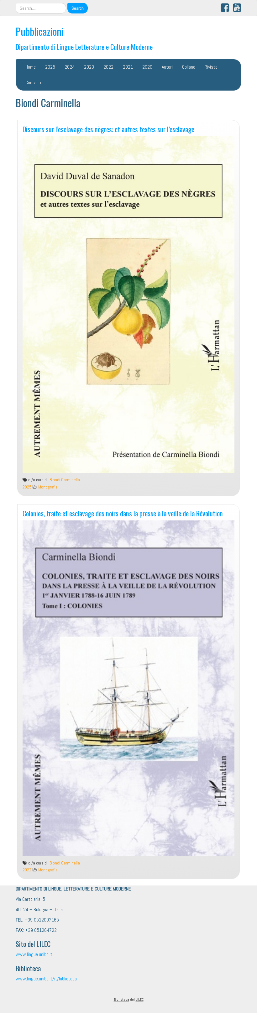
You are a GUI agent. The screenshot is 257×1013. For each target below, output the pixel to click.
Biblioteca (121, 999)
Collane (188, 67)
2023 (89, 67)
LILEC (140, 999)
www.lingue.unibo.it (34, 954)
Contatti (33, 82)
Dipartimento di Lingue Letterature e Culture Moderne (84, 46)
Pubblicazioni (40, 31)
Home (30, 67)
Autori (167, 67)
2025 (50, 67)
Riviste (211, 67)
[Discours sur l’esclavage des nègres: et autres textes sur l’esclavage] (128, 304)
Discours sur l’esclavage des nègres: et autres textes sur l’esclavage (108, 129)
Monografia (48, 487)
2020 (147, 67)
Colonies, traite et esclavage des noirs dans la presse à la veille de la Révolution (123, 513)
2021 (128, 67)
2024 (70, 67)
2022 (108, 67)
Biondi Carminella (65, 480)
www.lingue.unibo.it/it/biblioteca (46, 978)
